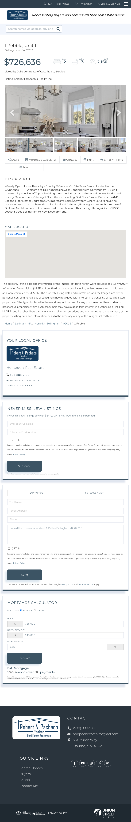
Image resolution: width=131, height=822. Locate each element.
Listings (19, 323)
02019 (67, 323)
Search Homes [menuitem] (31, 768)
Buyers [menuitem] (25, 774)
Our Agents (26, 385)
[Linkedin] (107, 763)
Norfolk (39, 323)
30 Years (27, 610)
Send (24, 574)
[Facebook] (74, 763)
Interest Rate (15, 641)
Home (8, 323)
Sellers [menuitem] (25, 780)
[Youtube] (82, 763)
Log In (104, 3)
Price (10, 618)
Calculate (24, 658)
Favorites (85, 3)
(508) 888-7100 (57, 3)
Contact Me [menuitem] (29, 786)
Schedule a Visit (94, 493)
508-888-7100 (19, 375)
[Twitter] (99, 763)
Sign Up (115, 3)
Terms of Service (85, 584)
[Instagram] (91, 763)
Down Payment (15, 630)
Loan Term (13, 610)
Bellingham (53, 323)
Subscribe (24, 466)
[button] (58, 28)
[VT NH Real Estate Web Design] (104, 813)
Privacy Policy (19, 454)
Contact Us (12, 385)
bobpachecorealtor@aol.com (96, 734)
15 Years (41, 610)
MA (29, 323)
